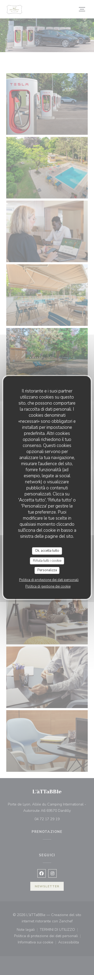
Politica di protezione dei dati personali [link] (49, 580)
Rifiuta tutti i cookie (47, 560)
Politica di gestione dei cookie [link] (47, 586)
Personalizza (47, 570)
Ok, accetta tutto (47, 550)
